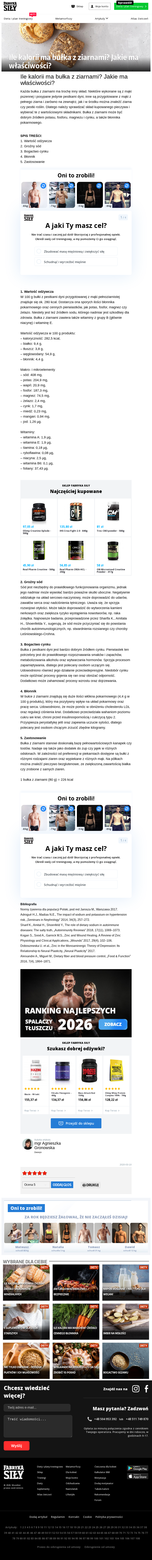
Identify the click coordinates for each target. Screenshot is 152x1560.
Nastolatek (72, 1489)
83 (32, 1538)
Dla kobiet (71, 1472)
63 (94, 1533)
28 (108, 1527)
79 (17, 1538)
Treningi (41, 1477)
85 (39, 1538)
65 (101, 1533)
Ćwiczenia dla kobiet (105, 1466)
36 (137, 1527)
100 (96, 1538)
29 (111, 1527)
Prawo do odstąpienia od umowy (59, 1547)
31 (119, 1527)
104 (117, 1538)
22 (86, 1527)
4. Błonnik (27, 156)
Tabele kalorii (102, 1489)
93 (69, 1538)
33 (126, 1527)
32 (123, 1527)
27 (104, 1527)
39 (5, 1533)
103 (111, 1538)
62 (90, 1533)
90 (58, 1538)
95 (76, 1538)
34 (130, 1527)
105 (122, 1538)
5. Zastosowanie (32, 162)
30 (115, 1527)
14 (56, 1527)
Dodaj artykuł (38, 1517)
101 (101, 1538)
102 (106, 1538)
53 (57, 1533)
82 (28, 1538)
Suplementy (43, 1489)
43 (20, 1533)
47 (35, 1533)
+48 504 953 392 (105, 1419)
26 (100, 1527)
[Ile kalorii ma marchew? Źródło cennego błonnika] (76, 1322)
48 (38, 1533)
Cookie (87, 1517)
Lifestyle (70, 1494)
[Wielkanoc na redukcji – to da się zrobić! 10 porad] (76, 1361)
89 (54, 1538)
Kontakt (74, 1517)
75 (139, 1533)
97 (84, 1538)
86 (43, 1538)
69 (116, 1533)
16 (63, 1527)
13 (52, 1527)
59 (79, 1533)
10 (41, 1527)
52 (53, 1533)
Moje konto (72, 1477)
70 (120, 1533)
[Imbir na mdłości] (125, 1322)
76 (142, 1533)
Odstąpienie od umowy (99, 1547)
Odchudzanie (73, 1483)
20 (78, 1527)
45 (27, 1533)
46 (31, 1533)
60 (83, 1533)
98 (87, 1538)
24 (93, 1527)
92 (65, 1538)
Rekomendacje (102, 1494)
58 (76, 1533)
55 (64, 1533)
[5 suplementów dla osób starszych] (26, 1322)
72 (127, 1533)
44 (24, 1533)
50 (46, 1533)
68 (113, 1533)
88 (50, 1538)
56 (68, 1533)
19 (74, 1527)
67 (109, 1533)
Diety (40, 1483)
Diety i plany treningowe (50, 1466)
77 (146, 1533)
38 (145, 1527)
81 (24, 1538)
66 (105, 1533)
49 (42, 1533)
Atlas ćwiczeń (139, 18)
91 (61, 1538)
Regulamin (58, 1517)
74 (135, 1533)
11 (45, 1527)
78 (13, 1538)
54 (61, 1533)
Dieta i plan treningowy (19, 17)
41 (12, 1533)
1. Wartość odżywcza (36, 141)
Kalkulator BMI (102, 1472)
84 (35, 1538)
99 (91, 1538)
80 (21, 1538)
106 (127, 1538)
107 (132, 1538)
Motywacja (100, 1477)
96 (80, 1538)
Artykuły (100, 18)
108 (137, 1538)
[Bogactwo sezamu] (125, 1361)
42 (16, 1533)
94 (73, 1538)
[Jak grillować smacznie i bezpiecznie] (76, 1282)
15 (60, 1527)
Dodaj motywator (104, 1483)
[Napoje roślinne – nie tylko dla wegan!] (125, 1282)
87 (47, 1538)
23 (89, 1527)
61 (87, 1533)
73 (131, 1533)
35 (134, 1527)
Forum (98, 1500)
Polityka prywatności (109, 1517)
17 (67, 1527)
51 (50, 1533)
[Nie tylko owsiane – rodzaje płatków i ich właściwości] (26, 1361)
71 (124, 1533)
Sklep (40, 1472)
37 (141, 1527)
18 (71, 1527)
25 (97, 1527)
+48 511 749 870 (137, 1419)
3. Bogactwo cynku (34, 151)
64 (98, 1533)
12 (48, 1527)
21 (82, 1527)
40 (9, 1533)
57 (72, 1533)
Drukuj (92, 1185)
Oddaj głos (62, 1185)
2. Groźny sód (30, 146)
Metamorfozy (63, 18)
